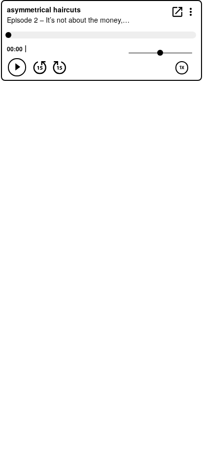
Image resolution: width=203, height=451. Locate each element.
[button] (191, 11)
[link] (177, 11)
